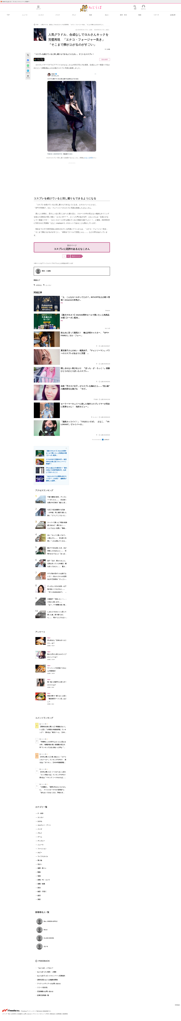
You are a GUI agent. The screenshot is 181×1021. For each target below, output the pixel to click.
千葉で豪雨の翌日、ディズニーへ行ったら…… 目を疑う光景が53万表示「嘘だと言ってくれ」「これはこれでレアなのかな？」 (57, 502)
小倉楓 (108, 49)
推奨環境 (65, 1014)
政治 (39, 887)
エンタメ (41, 15)
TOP (8, 15)
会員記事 (172, 15)
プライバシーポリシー (38, 1014)
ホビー (40, 852)
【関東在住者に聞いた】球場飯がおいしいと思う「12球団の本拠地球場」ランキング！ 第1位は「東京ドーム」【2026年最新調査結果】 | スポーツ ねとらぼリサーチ (52, 732)
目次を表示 (104, 59)
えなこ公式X (88, 158)
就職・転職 (41, 884)
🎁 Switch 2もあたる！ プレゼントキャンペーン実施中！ (15, 1)
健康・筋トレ (42, 868)
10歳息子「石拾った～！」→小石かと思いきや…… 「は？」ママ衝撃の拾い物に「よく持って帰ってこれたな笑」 (57, 604)
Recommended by (97, 439)
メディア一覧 (6, 1014)
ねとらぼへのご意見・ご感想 (45, 972)
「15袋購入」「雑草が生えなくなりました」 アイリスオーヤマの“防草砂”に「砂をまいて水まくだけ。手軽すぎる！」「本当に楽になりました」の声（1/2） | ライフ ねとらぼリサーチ (52, 792)
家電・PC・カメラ (44, 880)
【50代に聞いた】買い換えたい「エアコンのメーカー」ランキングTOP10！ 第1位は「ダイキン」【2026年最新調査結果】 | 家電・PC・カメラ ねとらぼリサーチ (52, 762)
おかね (40, 821)
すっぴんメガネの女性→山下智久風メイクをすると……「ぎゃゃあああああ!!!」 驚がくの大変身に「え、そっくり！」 (57, 591)
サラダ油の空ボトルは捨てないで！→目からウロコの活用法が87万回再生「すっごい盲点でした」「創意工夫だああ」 (57, 579)
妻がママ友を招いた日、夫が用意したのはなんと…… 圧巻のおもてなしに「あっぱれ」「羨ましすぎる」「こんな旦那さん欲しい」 (56, 553)
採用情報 (59, 1014)
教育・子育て (42, 891)
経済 (39, 895)
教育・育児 (123, 15)
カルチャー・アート (44, 825)
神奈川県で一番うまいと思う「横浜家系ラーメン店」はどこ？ (56, 698)
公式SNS (13, 1014)
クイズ (58, 15)
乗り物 (40, 860)
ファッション (42, 848)
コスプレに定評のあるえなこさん (72, 249)
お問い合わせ (27, 1014)
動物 (139, 15)
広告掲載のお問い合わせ (44, 991)
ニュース (24, 15)
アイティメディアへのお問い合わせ (48, 983)
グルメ (74, 15)
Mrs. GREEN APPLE (50, 921)
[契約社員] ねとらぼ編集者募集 (46, 980)
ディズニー (41, 841)
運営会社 (52, 1014)
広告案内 (20, 1014)
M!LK (45, 930)
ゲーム (40, 837)
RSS (47, 1014)
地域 (90, 15)
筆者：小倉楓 (46, 271)
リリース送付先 (41, 987)
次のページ (76, 256)
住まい (107, 15)
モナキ (46, 946)
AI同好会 (39, 285)
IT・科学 (40, 813)
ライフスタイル (43, 856)
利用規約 (177, 1005)
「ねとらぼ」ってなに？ (44, 968)
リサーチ (156, 15)
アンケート (40, 632)
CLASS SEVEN (49, 938)
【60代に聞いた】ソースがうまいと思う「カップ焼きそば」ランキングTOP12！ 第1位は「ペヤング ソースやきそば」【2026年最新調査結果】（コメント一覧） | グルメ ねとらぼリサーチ (53, 777)
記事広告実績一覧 (42, 995)
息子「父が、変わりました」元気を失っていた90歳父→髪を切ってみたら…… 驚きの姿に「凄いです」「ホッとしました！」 (57, 566)
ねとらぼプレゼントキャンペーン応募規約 (50, 976)
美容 (39, 899)
